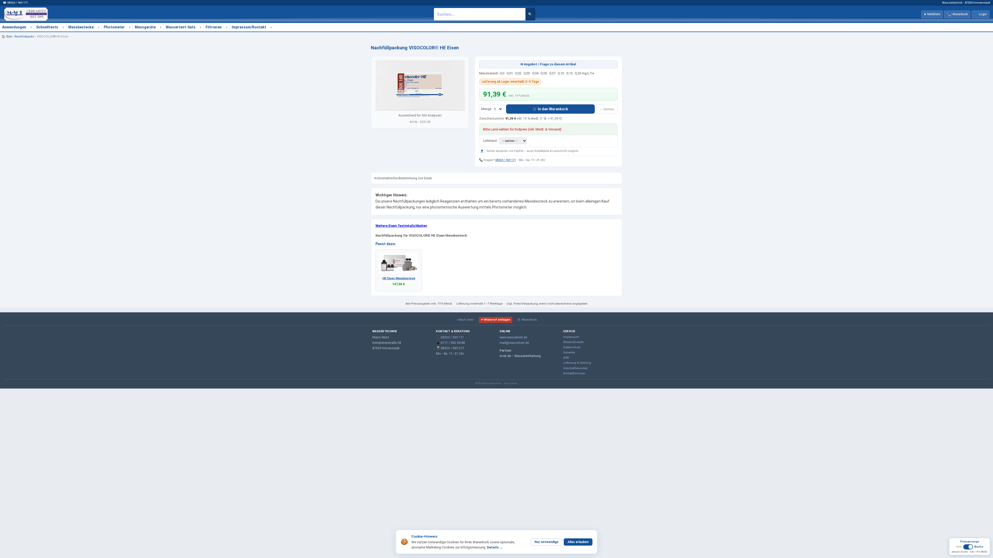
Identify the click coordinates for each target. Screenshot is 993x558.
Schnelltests (47, 27)
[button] (969, 548)
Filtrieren (214, 27)
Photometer (114, 27)
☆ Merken (607, 109)
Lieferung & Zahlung (577, 363)
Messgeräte (145, 27)
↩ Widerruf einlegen (495, 319)
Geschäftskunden (575, 368)
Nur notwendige (546, 542)
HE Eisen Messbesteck (398, 278)
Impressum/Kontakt (249, 27)
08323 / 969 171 (505, 160)
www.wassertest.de (513, 337)
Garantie (569, 352)
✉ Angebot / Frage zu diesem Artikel (548, 64)
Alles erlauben (578, 542)
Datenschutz (572, 347)
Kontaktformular (574, 373)
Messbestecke (81, 27)
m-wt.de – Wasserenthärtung (520, 356)
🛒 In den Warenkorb (550, 109)
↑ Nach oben (465, 319)
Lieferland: (490, 141)
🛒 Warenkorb (527, 319)
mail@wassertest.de (514, 343)
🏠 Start (7, 36)
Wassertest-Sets (180, 27)
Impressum (571, 337)
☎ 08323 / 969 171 (15, 2)
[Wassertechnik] (26, 14)
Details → (495, 547)
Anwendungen (14, 27)
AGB (566, 357)
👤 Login (980, 14)
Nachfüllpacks (24, 36)
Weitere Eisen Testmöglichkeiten (401, 226)
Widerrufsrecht (573, 342)
